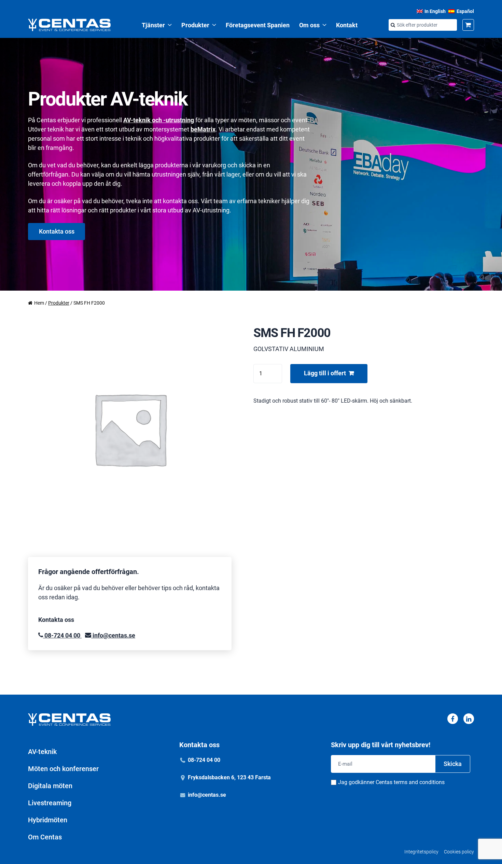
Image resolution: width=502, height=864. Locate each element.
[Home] (69, 25)
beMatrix (203, 129)
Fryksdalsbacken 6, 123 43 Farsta (229, 777)
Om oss (309, 25)
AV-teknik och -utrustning (158, 120)
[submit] (393, 25)
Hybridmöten (47, 820)
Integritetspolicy (421, 851)
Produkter (195, 25)
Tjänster (153, 25)
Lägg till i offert (325, 373)
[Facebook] (452, 718)
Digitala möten (50, 786)
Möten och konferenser (63, 769)
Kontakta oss (56, 231)
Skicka (453, 763)
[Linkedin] (468, 718)
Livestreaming (49, 803)
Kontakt (347, 25)
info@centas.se (113, 635)
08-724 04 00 (62, 635)
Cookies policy (459, 851)
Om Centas (45, 837)
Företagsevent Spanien (258, 25)
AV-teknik (42, 752)
